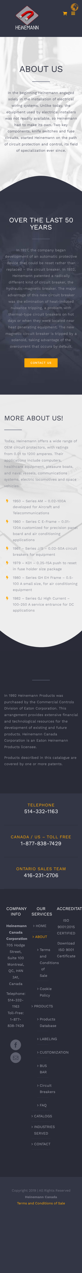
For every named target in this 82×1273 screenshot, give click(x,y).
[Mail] (15, 1057)
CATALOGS (41, 1116)
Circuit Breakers (43, 1088)
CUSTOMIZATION (43, 1052)
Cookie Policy (43, 992)
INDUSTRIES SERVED (41, 1130)
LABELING (43, 1039)
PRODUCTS (41, 1006)
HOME (41, 926)
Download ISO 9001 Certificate (66, 949)
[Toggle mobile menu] (73, 13)
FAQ (43, 1105)
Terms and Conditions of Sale (43, 962)
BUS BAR (43, 1069)
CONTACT (41, 1144)
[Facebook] (15, 1045)
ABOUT (41, 937)
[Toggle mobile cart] (65, 13)
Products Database (43, 1022)
